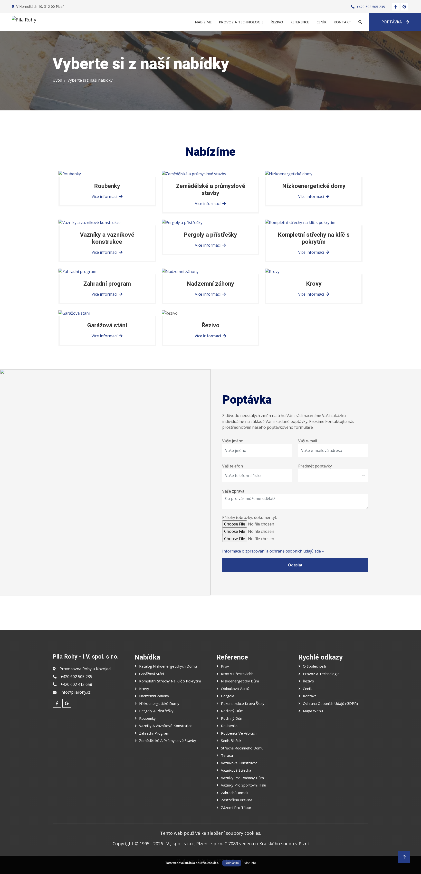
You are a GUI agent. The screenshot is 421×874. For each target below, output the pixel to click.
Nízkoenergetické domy (159, 703)
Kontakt (342, 21)
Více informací (208, 336)
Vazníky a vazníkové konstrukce (165, 725)
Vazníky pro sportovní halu (243, 785)
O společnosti (314, 666)
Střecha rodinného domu (242, 748)
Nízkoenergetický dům (240, 681)
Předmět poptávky (315, 466)
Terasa (227, 755)
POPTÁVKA (391, 22)
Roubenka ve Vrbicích (239, 733)
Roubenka (229, 725)
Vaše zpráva (233, 491)
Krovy (144, 688)
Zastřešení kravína (236, 799)
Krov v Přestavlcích (237, 673)
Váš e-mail (307, 441)
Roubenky (147, 718)
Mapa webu (313, 710)
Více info (250, 863)
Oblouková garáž (235, 688)
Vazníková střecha (236, 770)
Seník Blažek (231, 740)
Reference (299, 21)
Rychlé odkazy (320, 657)
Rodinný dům (232, 710)
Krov (225, 666)
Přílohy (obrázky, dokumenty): (249, 517)
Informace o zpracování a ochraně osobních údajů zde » (273, 551)
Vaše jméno (232, 441)
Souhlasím (232, 863)
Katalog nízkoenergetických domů (168, 666)
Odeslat (295, 565)
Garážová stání (151, 673)
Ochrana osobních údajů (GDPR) (330, 703)
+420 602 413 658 (76, 684)
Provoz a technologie (241, 21)
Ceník (321, 21)
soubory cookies (243, 833)
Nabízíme (203, 21)
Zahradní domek (234, 792)
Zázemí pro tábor (236, 807)
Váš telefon (232, 466)
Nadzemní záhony (154, 695)
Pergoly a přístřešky (156, 710)
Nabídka (147, 657)
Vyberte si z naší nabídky (90, 80)
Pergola (227, 695)
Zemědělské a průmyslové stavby (167, 740)
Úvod (57, 80)
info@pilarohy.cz (75, 692)
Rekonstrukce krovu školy (242, 703)
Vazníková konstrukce (239, 762)
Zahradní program (154, 733)
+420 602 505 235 (370, 6)
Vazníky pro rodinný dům (242, 777)
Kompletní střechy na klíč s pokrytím (170, 681)
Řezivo (277, 21)
